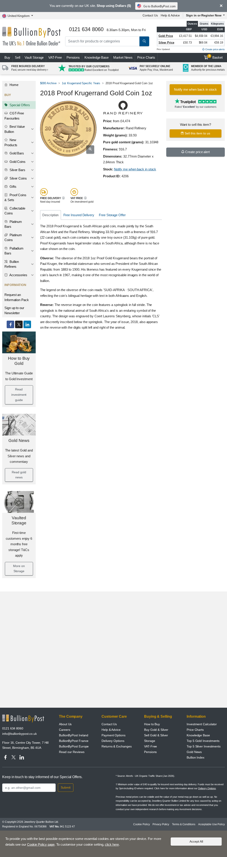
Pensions (73, 57)
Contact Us (150, 15)
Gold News (18, 440)
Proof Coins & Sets (15, 197)
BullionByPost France (73, 741)
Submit (65, 787)
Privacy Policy (161, 824)
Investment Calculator (202, 724)
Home (13, 85)
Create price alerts (215, 49)
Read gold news (19, 474)
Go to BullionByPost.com (159, 6)
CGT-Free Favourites (14, 115)
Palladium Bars (13, 250)
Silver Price (166, 42)
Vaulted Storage (19, 520)
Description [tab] (50, 215)
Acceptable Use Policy (211, 824)
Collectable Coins (14, 210)
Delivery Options (113, 741)
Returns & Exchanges (116, 746)
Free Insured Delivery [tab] (78, 215)
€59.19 (218, 42)
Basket (216, 56)
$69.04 (203, 42)
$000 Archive (48, 83)
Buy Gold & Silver (156, 729)
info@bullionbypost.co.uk (19, 733)
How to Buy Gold (19, 361)
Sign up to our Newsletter (14, 310)
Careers (64, 729)
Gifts (12, 186)
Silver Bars (17, 170)
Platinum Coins (13, 237)
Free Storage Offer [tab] (112, 215)
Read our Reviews (71, 752)
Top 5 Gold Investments (203, 741)
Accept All (196, 841)
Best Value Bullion (14, 129)
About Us (65, 724)
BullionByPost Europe (74, 746)
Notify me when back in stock (135, 169)
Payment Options (113, 735)
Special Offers (19, 105)
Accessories (18, 275)
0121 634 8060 (12, 728)
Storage (149, 741)
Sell (17, 57)
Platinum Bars (13, 224)
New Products (10, 142)
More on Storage (19, 568)
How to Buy (152, 724)
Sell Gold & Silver (156, 735)
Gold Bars (16, 153)
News (123, 57)
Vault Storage (34, 57)
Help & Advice (170, 15)
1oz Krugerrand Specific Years (81, 83)
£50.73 (187, 42)
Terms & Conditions (183, 824)
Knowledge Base (96, 57)
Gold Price (166, 36)
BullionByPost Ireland (73, 735)
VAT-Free (55, 57)
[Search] (144, 41)
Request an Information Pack (16, 297)
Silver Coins (18, 178)
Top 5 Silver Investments (204, 746)
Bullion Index (195, 757)
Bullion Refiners (11, 264)
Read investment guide (18, 395)
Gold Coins (17, 162)
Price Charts (146, 57)
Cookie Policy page (41, 844)
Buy (7, 57)
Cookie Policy (141, 824)
